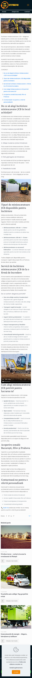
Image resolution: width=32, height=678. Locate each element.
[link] (10, 5)
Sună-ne (6, 508)
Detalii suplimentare (16, 668)
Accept (16, 672)
